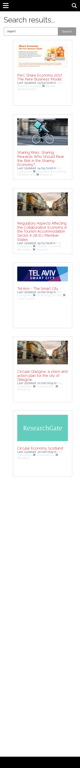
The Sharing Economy (39, 84)
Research (46, 174)
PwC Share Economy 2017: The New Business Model (40, 77)
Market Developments (36, 87)
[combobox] (31, 31)
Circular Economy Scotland (40, 448)
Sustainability (45, 386)
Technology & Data (49, 295)
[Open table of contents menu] (7, 5)
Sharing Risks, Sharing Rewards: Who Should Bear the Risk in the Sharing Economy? (40, 158)
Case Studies (26, 298)
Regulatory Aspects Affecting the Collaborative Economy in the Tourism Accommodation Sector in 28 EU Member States (42, 231)
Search (67, 31)
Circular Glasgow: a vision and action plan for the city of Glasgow (42, 375)
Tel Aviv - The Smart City (37, 288)
